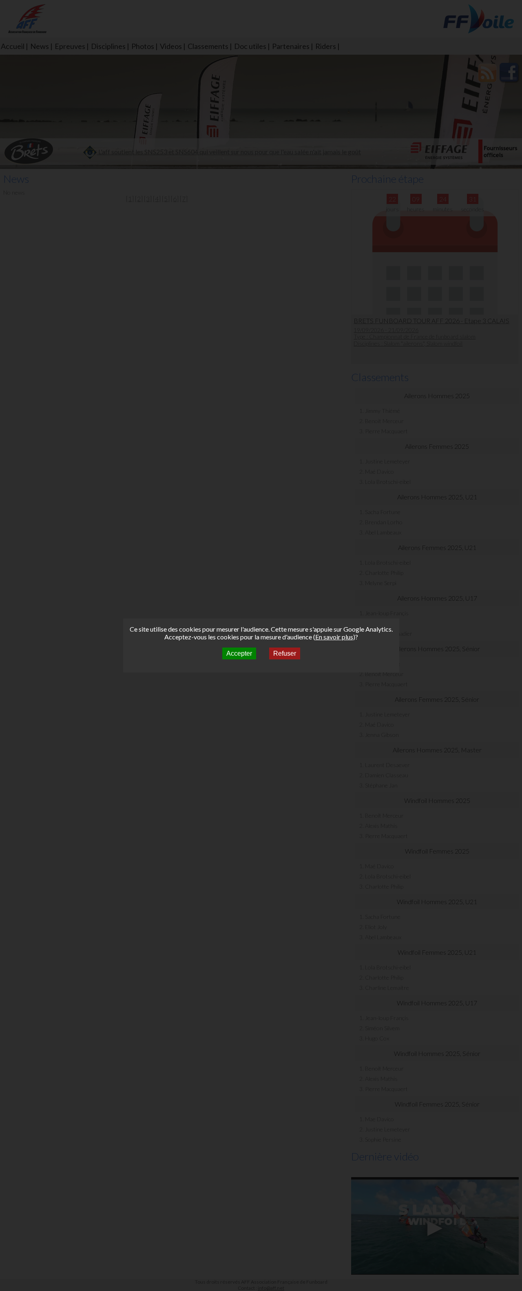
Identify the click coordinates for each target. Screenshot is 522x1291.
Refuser (284, 653)
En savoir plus (334, 637)
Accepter (239, 653)
